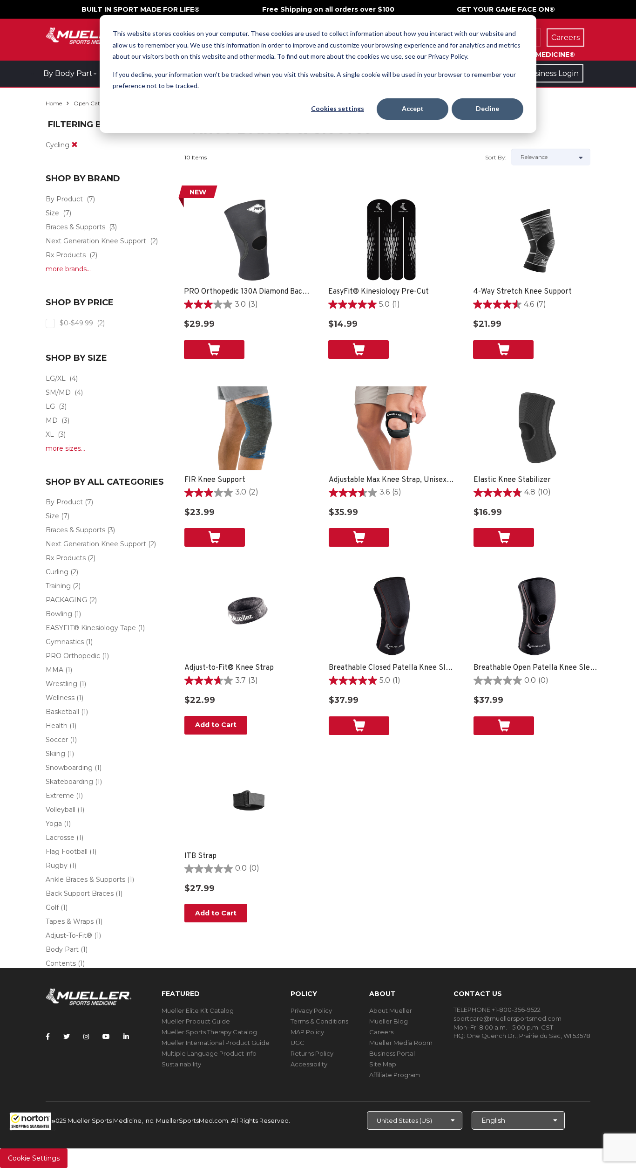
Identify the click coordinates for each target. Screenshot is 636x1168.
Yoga (54, 823)
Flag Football (67, 851)
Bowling (59, 614)
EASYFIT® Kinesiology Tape (91, 628)
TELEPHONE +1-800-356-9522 (497, 1009)
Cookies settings (337, 108)
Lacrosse (60, 837)
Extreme (60, 795)
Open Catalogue (96, 103)
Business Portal (392, 1053)
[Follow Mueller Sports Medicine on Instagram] (86, 1036)
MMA (54, 670)
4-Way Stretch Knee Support (522, 291)
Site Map (382, 1064)
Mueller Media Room (401, 1042)
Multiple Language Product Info (209, 1053)
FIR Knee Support (214, 480)
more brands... (68, 269)
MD (52, 420)
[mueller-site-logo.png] (89, 35)
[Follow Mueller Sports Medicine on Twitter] (66, 1036)
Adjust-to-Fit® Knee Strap (229, 668)
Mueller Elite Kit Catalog (198, 1010)
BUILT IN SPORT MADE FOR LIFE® (140, 9)
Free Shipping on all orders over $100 (328, 9)
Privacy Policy (311, 1010)
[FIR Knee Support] (247, 428)
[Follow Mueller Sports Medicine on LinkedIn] (126, 1036)
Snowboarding (69, 767)
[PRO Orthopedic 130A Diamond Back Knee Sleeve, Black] (247, 240)
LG (50, 406)
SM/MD (58, 392)
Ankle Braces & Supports (85, 879)
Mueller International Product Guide (216, 1042)
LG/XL (56, 378)
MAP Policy (307, 1032)
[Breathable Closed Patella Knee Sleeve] (392, 616)
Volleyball (60, 809)
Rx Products (66, 255)
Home (54, 103)
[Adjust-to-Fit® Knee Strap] (247, 616)
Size (52, 213)
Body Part (62, 949)
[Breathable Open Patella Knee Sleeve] (537, 616)
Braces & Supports (75, 227)
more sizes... (65, 448)
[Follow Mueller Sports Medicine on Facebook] (48, 1036)
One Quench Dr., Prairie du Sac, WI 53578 (528, 1035)
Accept (413, 108)
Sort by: (496, 157)
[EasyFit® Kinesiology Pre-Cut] (391, 240)
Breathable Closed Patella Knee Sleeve (392, 668)
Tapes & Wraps (70, 921)
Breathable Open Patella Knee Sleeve (537, 668)
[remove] (74, 145)
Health (57, 725)
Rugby (57, 865)
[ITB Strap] (247, 804)
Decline (487, 108)
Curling (57, 572)
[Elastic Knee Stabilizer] (537, 428)
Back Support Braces (80, 893)
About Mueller (390, 1010)
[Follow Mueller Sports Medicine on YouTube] (106, 1036)
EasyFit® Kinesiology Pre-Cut (378, 291)
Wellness (60, 698)
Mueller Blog (388, 1021)
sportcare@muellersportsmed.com (507, 1018)
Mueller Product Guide (196, 1021)
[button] (32, 1121)
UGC (297, 1042)
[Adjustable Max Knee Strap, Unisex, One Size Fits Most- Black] (392, 428)
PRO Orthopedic (73, 656)
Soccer (57, 739)
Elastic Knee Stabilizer (512, 480)
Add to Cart (216, 725)
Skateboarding (69, 781)
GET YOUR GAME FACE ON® (506, 9)
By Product (64, 199)
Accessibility (309, 1064)
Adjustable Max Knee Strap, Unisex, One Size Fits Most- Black (392, 480)
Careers (381, 1032)
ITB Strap (200, 856)
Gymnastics (65, 642)
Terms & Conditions (319, 1021)
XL (50, 434)
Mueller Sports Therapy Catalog (209, 1032)
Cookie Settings (34, 1158)
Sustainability (181, 1064)
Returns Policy (312, 1053)
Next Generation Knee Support (96, 241)
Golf (52, 907)
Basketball (62, 712)
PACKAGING (66, 600)
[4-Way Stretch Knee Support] (536, 240)
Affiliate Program (394, 1075)
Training (58, 586)
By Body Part (68, 73)
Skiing (55, 753)
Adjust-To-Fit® (69, 935)
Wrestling (61, 684)
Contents (61, 963)
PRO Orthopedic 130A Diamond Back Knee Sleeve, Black (247, 291)
